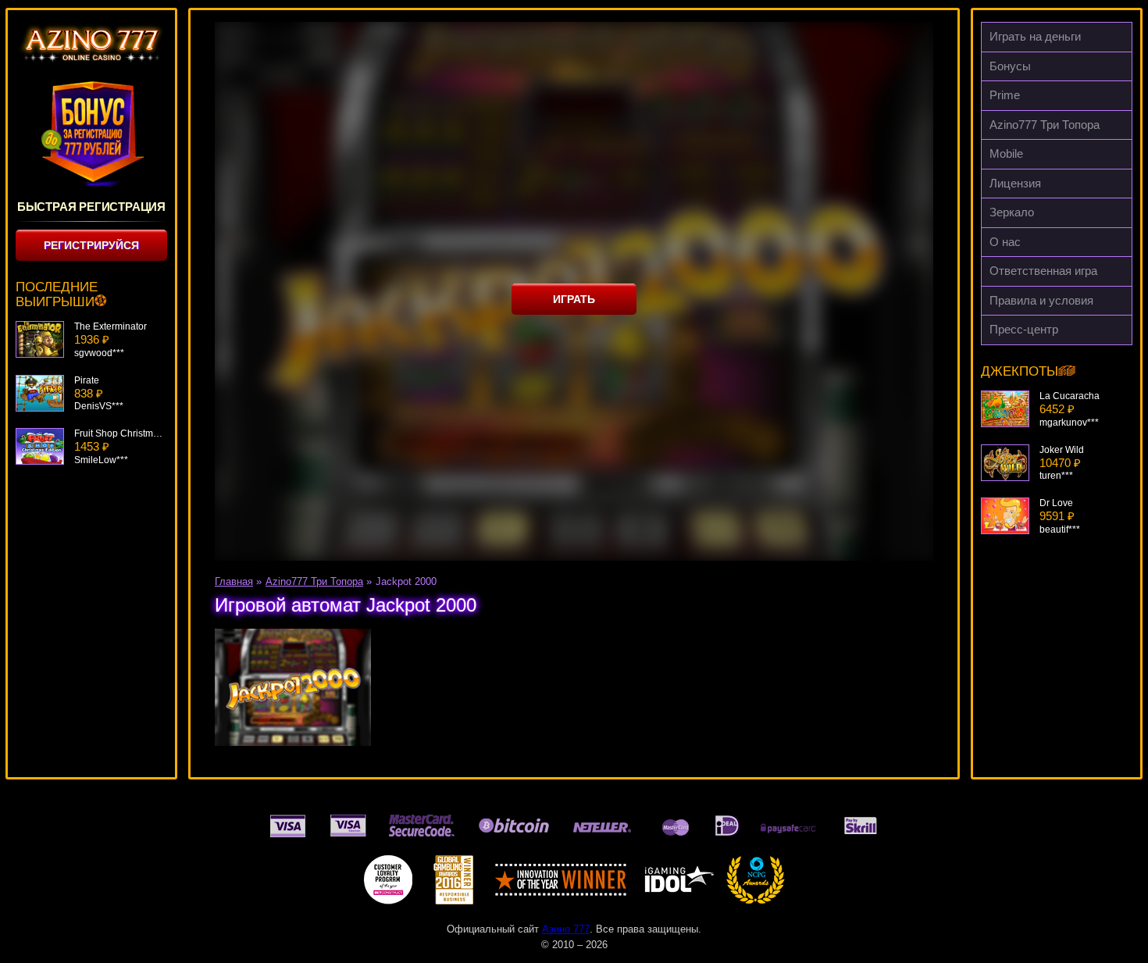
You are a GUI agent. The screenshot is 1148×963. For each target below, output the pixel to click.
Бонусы (1010, 66)
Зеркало (1011, 212)
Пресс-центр (1023, 329)
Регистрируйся (91, 245)
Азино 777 (566, 929)
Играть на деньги (1035, 36)
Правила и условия (1041, 300)
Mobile (1006, 153)
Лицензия (1015, 183)
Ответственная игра (1043, 270)
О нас (1005, 241)
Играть (574, 299)
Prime (1004, 95)
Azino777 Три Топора (1044, 124)
